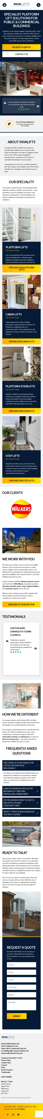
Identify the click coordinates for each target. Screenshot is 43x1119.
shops (24, 586)
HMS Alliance (18, 584)
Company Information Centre (11, 1058)
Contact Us (21, 54)
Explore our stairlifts (21, 411)
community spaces (12, 589)
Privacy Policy (6, 1060)
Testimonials (5, 1072)
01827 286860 (6, 1077)
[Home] (21, 7)
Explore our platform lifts (21, 268)
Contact (4, 1065)
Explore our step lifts (21, 480)
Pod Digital (21, 1109)
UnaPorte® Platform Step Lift (12, 1053)
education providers (9, 586)
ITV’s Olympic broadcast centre (27, 581)
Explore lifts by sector (21, 604)
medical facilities (33, 586)
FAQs (3, 1067)
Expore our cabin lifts (21, 341)
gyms (19, 586)
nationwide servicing (9, 737)
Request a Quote (21, 47)
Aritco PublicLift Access (9, 1046)
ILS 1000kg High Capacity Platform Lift (15, 1051)
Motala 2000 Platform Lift (10, 1044)
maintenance (25, 737)
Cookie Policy (6, 1063)
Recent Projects (7, 1070)
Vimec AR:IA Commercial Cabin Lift (13, 1048)
